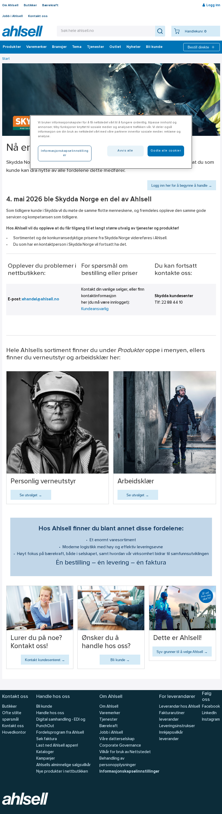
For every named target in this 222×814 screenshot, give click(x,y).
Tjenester (95, 47)
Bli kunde (154, 47)
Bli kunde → (120, 660)
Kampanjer (45, 758)
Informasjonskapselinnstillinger (129, 771)
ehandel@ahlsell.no (40, 299)
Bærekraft (50, 5)
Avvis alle (125, 151)
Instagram (211, 719)
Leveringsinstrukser (177, 726)
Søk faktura (46, 739)
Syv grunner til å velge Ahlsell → (182, 652)
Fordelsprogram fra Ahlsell (60, 732)
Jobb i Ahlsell (12, 16)
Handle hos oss (50, 713)
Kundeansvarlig (95, 309)
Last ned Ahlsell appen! (57, 745)
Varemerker (36, 47)
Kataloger (45, 752)
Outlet (115, 47)
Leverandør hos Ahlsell (179, 706)
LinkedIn (209, 713)
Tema (76, 47)
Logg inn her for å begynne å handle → (181, 185)
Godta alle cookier (166, 151)
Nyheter (133, 47)
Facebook (211, 706)
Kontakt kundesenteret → (45, 660)
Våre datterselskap (117, 739)
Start (6, 58)
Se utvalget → (30, 495)
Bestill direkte (198, 47)
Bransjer (59, 47)
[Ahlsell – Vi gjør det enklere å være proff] (22, 31)
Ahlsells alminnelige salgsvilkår (63, 765)
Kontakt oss (38, 16)
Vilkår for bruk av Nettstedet (125, 752)
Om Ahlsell (10, 5)
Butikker (30, 5)
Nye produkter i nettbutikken (62, 771)
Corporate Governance (120, 745)
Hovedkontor (14, 732)
